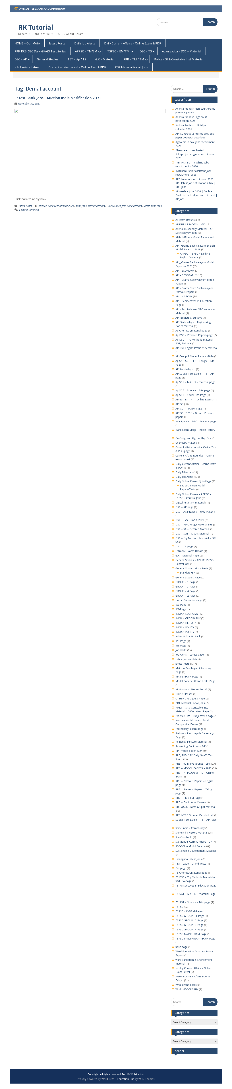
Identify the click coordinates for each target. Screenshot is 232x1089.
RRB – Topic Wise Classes (190, 802)
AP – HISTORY (183, 296)
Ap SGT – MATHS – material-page (195, 382)
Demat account (96, 206)
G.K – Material (104, 59)
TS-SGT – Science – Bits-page (192, 902)
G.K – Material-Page (187, 555)
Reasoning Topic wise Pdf (190, 746)
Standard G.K (187, 572)
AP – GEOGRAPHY (186, 275)
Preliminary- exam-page (189, 728)
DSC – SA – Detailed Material (192, 529)
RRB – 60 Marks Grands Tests (193, 763)
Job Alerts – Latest (26, 67)
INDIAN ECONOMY (186, 613)
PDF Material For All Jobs (190, 703)
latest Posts (57, 43)
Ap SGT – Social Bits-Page (190, 395)
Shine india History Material (191, 832)
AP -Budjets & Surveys (188, 317)
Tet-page (180, 868)
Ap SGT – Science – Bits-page (192, 390)
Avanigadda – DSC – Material (181, 51)
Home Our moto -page (188, 600)
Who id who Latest (186, 984)
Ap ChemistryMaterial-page (191, 330)
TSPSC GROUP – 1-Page (189, 916)
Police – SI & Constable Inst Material (178, 59)
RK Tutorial (35, 28)
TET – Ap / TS (77, 59)
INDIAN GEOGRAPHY (187, 618)
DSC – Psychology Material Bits (193, 524)
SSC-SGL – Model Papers (190, 846)
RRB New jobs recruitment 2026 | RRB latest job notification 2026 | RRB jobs (195, 183)
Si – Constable (183, 837)
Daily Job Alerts (84, 43)
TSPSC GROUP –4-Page (189, 929)
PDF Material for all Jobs (131, 67)
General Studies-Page (188, 577)
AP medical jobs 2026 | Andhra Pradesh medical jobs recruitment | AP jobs (196, 195)
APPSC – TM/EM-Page (188, 408)
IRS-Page (180, 645)
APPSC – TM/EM (86, 51)
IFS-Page (180, 609)
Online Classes (183, 694)
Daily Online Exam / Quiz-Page (193, 481)
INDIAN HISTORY (185, 623)
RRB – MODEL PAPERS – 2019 (193, 768)
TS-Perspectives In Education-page (195, 885)
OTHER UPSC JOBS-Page (190, 698)
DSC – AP (20, 59)
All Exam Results (185, 220)
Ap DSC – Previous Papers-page (194, 335)
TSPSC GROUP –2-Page (189, 920)
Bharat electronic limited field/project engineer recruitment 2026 (195, 154)
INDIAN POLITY (184, 627)
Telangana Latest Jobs (188, 859)
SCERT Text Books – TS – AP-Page (196, 819)
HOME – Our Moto (27, 43)
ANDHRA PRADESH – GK (190, 224)
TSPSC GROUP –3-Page (189, 925)
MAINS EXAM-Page (186, 676)
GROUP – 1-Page (185, 582)
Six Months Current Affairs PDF (193, 841)
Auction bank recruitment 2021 (56, 206)
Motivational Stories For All (191, 689)
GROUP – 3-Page (185, 586)
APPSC (179, 404)
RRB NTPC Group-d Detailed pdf (194, 815)
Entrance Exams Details (189, 551)
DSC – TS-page (184, 546)
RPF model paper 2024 (188, 750)
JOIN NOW (59, 8)
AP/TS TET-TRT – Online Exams (194, 399)
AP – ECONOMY (184, 270)
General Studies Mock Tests (191, 568)
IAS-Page (180, 604)
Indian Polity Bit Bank (187, 636)
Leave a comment (29, 209)
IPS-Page (180, 641)
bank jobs (81, 206)
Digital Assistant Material (190, 502)
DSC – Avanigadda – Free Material (195, 511)
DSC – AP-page (184, 507)
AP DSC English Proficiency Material (196, 348)
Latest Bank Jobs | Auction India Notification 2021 (57, 98)
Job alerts (181, 650)
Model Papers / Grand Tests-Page (195, 681)
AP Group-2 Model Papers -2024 (194, 356)
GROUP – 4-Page (185, 591)
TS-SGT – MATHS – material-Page (195, 894)
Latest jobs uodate (186, 659)
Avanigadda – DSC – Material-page (195, 421)
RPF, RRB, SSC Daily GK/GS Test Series (40, 51)
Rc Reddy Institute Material (191, 741)
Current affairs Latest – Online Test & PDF (77, 67)
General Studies (47, 59)
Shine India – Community (190, 828)
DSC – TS (146, 51)
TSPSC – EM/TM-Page (188, 911)
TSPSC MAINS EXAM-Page (191, 934)
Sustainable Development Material (195, 850)
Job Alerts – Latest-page (189, 654)
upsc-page (181, 947)
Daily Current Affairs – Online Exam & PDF (132, 43)
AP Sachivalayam (185, 369)
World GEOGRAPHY (186, 989)
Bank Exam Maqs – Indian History (195, 429)
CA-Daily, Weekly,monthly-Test (193, 438)
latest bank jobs (153, 206)
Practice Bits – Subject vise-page (194, 716)
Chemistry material (186, 442)
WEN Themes (146, 1079)
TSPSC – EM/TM (118, 51)
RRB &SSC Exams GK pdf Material (195, 806)
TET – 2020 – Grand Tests (190, 863)
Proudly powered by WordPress (95, 1079)
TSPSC (179, 906)
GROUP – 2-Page (185, 595)
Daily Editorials (184, 472)
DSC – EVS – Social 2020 (189, 520)
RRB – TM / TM (133, 59)
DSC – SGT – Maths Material (192, 533)
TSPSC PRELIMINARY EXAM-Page (195, 938)
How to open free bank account (124, 206)
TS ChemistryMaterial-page (191, 872)
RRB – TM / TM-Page (188, 797)
